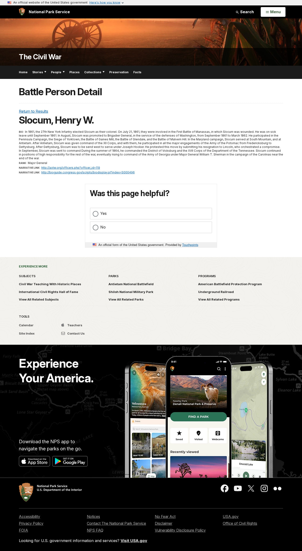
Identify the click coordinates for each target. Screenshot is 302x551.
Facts (137, 72)
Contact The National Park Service (116, 523)
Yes (103, 213)
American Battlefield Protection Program (230, 284)
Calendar (26, 325)
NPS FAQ (95, 530)
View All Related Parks (126, 299)
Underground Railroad (216, 292)
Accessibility (29, 516)
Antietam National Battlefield (131, 284)
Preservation (119, 72)
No (103, 227)
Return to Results (33, 111)
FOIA (23, 530)
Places (74, 72)
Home (23, 72)
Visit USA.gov (134, 540)
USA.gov (231, 516)
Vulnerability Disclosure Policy (180, 530)
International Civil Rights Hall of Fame (48, 292)
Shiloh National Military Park (131, 292)
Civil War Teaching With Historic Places (50, 284)
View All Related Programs (219, 299)
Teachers (74, 325)
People (56, 72)
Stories (37, 72)
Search (246, 11)
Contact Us (76, 333)
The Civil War (40, 57)
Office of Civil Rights (240, 523)
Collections (92, 72)
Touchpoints (190, 244)
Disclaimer (163, 523)
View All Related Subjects (39, 299)
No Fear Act (165, 516)
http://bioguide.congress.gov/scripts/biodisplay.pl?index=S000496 (88, 172)
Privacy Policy (31, 523)
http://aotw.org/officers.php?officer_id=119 (70, 167)
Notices (93, 516)
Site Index (27, 333)
